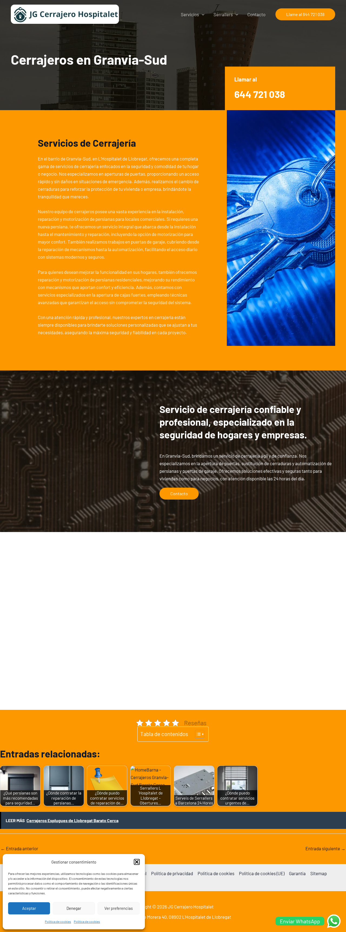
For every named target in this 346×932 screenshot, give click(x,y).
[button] (136, 862)
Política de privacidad (172, 873)
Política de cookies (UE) (261, 873)
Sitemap (318, 873)
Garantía (297, 873)
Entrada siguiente (325, 848)
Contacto (256, 14)
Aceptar (29, 908)
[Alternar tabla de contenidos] (197, 734)
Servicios (190, 14)
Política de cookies (58, 921)
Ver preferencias (118, 908)
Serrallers (223, 14)
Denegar (73, 908)
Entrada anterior (19, 848)
